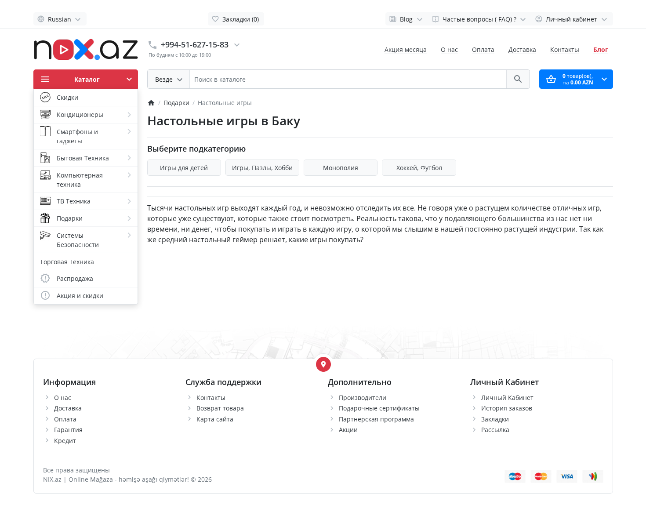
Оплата (483, 49)
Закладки (495, 419)
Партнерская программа (376, 419)
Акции (348, 429)
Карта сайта (214, 419)
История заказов (506, 408)
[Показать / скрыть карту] (323, 364)
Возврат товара (220, 408)
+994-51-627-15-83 (195, 44)
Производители (362, 397)
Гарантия (68, 429)
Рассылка (495, 429)
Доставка (522, 49)
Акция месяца (406, 49)
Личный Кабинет (507, 397)
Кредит (65, 440)
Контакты (564, 49)
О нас (449, 49)
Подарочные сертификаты (379, 408)
